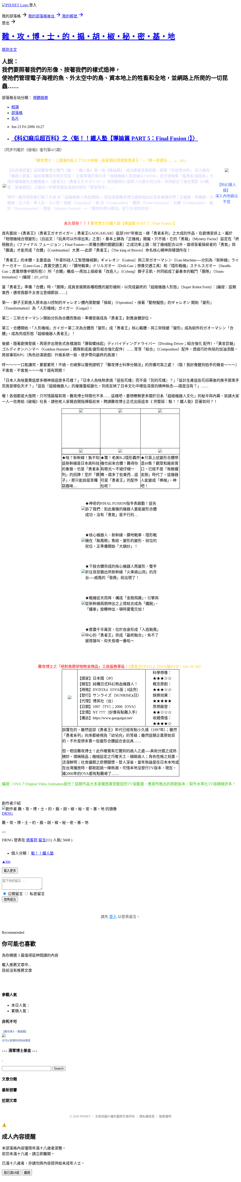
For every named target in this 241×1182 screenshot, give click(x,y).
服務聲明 (165, 1116)
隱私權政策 (147, 1116)
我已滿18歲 (11, 1172)
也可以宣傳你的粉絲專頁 (16, 1040)
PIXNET (85, 1116)
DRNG (7, 813)
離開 (27, 1172)
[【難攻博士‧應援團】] (4, 1036)
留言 (42, 840)
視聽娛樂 (40, 98)
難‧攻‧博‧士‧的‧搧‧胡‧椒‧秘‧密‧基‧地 (88, 36)
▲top (6, 862)
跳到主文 (9, 50)
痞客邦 (31, 840)
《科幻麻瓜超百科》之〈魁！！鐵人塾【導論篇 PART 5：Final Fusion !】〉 (104, 138)
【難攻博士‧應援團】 (15, 1031)
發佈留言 (10, 899)
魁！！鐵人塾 (42, 853)
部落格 (17, 113)
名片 (15, 118)
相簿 (15, 107)
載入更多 (10, 870)
